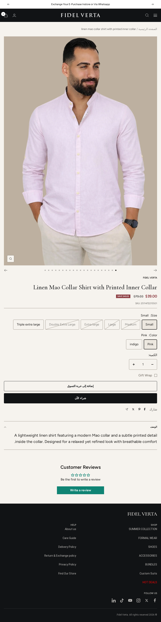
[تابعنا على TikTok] (122, 600)
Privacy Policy (67, 564)
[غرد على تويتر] (133, 409)
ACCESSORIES (148, 555)
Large (112, 324)
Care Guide (69, 538)
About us (70, 529)
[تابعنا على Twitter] (147, 600)
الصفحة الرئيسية (147, 29)
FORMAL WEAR (147, 538)
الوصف (153, 426)
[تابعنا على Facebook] (155, 600)
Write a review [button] (80, 490)
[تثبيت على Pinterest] (139, 409)
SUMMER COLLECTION (143, 529)
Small (149, 324)
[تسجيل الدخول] (14, 15)
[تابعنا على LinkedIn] (114, 600)
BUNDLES (151, 564)
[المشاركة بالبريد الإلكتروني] (126, 409)
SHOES (152, 546)
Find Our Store (67, 573)
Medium (130, 324)
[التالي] (5, 270)
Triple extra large (28, 324)
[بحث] (147, 15)
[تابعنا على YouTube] (130, 600)
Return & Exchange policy (60, 555)
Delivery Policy (67, 546)
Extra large (91, 324)
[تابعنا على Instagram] (138, 600)
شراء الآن (80, 398)
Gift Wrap (145, 375)
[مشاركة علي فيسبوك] (144, 409)
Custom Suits (148, 573)
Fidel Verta (150, 277)
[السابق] (155, 270)
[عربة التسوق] (6, 15)
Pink (150, 344)
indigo (134, 344)
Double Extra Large (62, 324)
